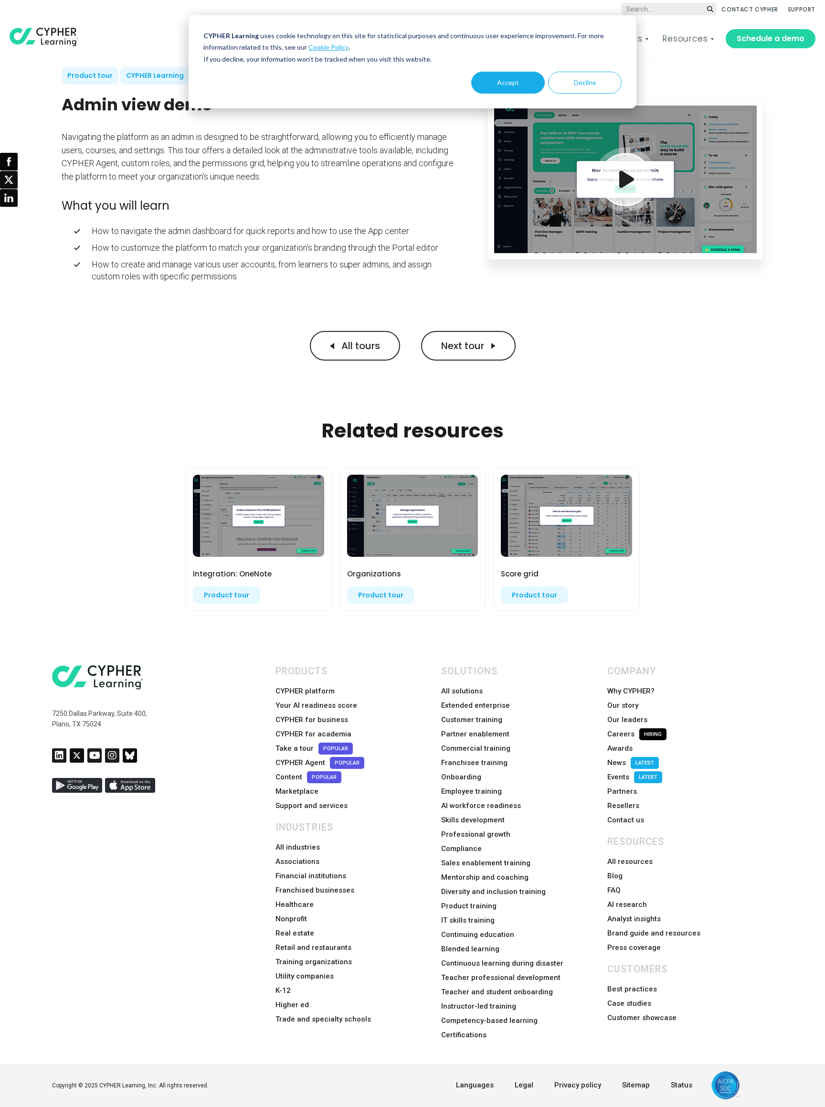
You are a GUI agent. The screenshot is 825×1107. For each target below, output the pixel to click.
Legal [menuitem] (524, 1085)
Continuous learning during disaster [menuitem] (502, 963)
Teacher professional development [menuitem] (501, 977)
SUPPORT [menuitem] (801, 9)
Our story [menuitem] (622, 705)
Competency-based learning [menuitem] (489, 1020)
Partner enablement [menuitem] (475, 734)
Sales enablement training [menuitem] (485, 863)
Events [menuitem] (632, 777)
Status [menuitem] (681, 1085)
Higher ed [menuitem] (292, 1005)
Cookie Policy (328, 47)
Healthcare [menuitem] (294, 904)
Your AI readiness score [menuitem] (316, 705)
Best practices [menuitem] (632, 989)
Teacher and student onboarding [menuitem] (497, 992)
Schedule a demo (770, 38)
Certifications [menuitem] (464, 1035)
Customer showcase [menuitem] (642, 1017)
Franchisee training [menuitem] (474, 762)
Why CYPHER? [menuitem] (631, 691)
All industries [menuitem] (297, 847)
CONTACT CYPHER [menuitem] (749, 9)
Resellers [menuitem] (623, 805)
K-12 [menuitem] (283, 990)
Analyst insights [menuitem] (634, 919)
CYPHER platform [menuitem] (305, 691)
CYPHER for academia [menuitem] (313, 734)
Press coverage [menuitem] (634, 947)
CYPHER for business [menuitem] (311, 719)
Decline (585, 82)
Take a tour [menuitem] (311, 748)
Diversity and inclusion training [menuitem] (493, 891)
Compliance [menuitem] (461, 848)
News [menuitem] (630, 762)
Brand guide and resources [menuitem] (653, 933)
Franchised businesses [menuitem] (314, 890)
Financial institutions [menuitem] (310, 876)
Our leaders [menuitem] (627, 719)
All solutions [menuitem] (462, 691)
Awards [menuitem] (620, 748)
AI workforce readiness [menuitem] (481, 805)
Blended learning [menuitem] (470, 949)
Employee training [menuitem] (471, 791)
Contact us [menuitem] (625, 820)
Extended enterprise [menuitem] (475, 705)
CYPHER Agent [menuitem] (317, 762)
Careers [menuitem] (634, 734)
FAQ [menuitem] (614, 890)
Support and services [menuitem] (311, 805)
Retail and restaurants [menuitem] (313, 947)
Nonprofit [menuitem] (291, 919)
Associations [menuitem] (297, 861)
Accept (508, 82)
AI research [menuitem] (627, 904)
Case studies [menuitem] (629, 1003)
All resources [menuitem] (630, 861)
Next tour (464, 345)
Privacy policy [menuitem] (577, 1085)
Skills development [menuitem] (473, 820)
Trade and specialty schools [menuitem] (323, 1019)
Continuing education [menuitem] (477, 934)
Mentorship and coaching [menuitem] (485, 877)
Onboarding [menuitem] (461, 777)
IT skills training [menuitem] (468, 920)
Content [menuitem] (306, 777)
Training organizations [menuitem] (313, 962)
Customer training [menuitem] (471, 719)
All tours (359, 345)
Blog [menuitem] (615, 876)
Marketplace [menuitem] (296, 791)
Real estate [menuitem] (294, 933)
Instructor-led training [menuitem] (478, 1006)
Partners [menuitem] (622, 791)
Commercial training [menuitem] (475, 748)
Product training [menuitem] (469, 906)
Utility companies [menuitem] (304, 976)
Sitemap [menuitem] (636, 1085)
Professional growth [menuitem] (475, 834)
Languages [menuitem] (475, 1085)
